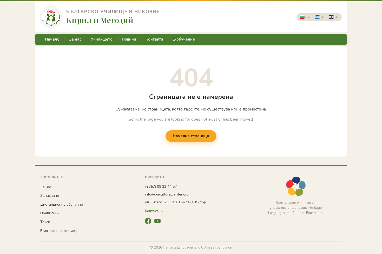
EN (336, 17)
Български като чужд (58, 230)
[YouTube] (157, 221)
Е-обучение (184, 39)
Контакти (154, 39)
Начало (52, 39)
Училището (102, 39)
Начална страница (191, 136)
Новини (129, 39)
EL (322, 17)
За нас (75, 39)
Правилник (49, 213)
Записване (49, 195)
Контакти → (154, 211)
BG (308, 17)
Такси (45, 221)
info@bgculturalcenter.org (167, 194)
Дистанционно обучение (61, 204)
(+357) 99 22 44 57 (161, 186)
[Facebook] (148, 221)
